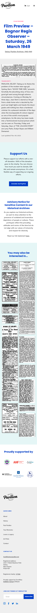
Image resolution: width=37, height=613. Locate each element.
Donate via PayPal (18, 184)
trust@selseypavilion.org (11, 557)
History (5, 521)
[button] (27, 6)
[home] (11, 6)
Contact (6, 543)
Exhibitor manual (8, 581)
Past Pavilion (7, 525)
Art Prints (6, 539)
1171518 (18, 574)
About (5, 516)
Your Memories (8, 530)
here (27, 236)
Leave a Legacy (8, 534)
